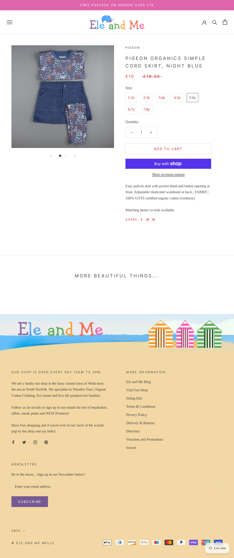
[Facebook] (141, 219)
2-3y (146, 97)
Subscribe (29, 502)
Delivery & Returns (140, 423)
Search (131, 448)
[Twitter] (147, 219)
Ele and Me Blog (138, 382)
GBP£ (16, 530)
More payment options (168, 174)
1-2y (131, 97)
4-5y (177, 97)
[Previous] (51, 156)
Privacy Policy (136, 415)
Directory (133, 431)
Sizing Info (134, 398)
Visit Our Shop (137, 390)
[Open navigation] (9, 22)
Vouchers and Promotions (144, 439)
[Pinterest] (153, 219)
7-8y (146, 109)
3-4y (162, 97)
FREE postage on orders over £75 (117, 5)
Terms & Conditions (140, 406)
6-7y (131, 109)
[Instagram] (35, 442)
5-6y (192, 97)
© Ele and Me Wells (32, 543)
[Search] (214, 22)
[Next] (74, 156)
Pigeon (132, 47)
